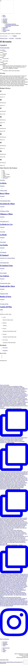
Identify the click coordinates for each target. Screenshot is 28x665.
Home (4, 651)
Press (4, 649)
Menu (4, 15)
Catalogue (5, 20)
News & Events (6, 30)
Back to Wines (3, 353)
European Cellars (3, 38)
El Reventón (18, 38)
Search (4, 16)
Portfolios (5, 22)
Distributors (5, 27)
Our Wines (5, 19)
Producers (5, 21)
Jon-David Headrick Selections (12, 25)
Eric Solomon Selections (10, 24)
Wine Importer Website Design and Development (10, 662)
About (4, 28)
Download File (5, 350)
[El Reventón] (4, 47)
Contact (4, 31)
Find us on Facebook (4, 385)
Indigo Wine (8, 26)
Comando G (3, 45)
